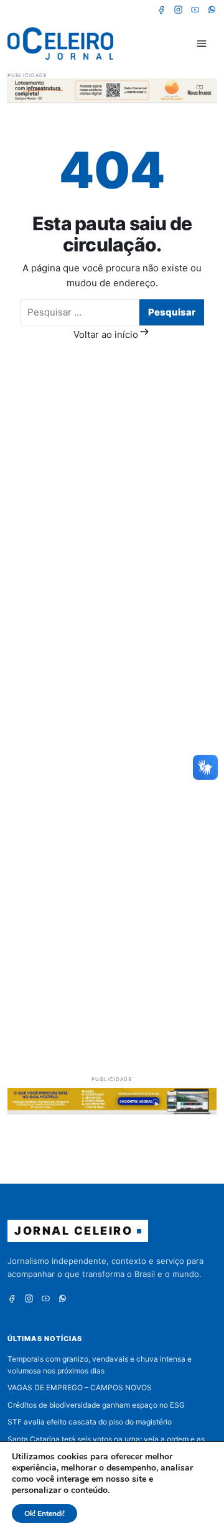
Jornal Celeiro (73, 1230)
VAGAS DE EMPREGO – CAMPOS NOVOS (79, 1387)
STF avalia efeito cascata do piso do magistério (89, 1421)
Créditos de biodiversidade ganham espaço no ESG (96, 1405)
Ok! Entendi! (44, 1513)
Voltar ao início (105, 334)
